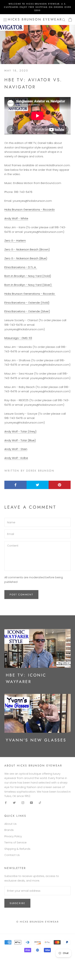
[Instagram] (22, 802)
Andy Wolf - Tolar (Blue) (20, 440)
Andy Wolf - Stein (15, 449)
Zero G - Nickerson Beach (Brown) (27, 249)
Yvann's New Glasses (36, 740)
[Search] (63, 19)
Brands (9, 830)
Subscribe (17, 903)
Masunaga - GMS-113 (18, 338)
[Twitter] (14, 802)
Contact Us (12, 855)
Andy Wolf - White (16, 218)
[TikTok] (40, 802)
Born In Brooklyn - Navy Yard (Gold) (27, 276)
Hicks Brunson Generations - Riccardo (29, 209)
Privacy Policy (13, 836)
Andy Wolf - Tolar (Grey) (20, 431)
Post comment (21, 594)
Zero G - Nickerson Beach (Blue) (25, 258)
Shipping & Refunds (17, 849)
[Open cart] (70, 19)
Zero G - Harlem (15, 240)
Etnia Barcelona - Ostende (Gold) (26, 302)
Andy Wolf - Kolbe (16, 458)
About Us (10, 824)
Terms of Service (15, 842)
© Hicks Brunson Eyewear (37, 921)
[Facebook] (5, 802)
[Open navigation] (5, 19)
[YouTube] (31, 802)
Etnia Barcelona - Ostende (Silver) (27, 311)
